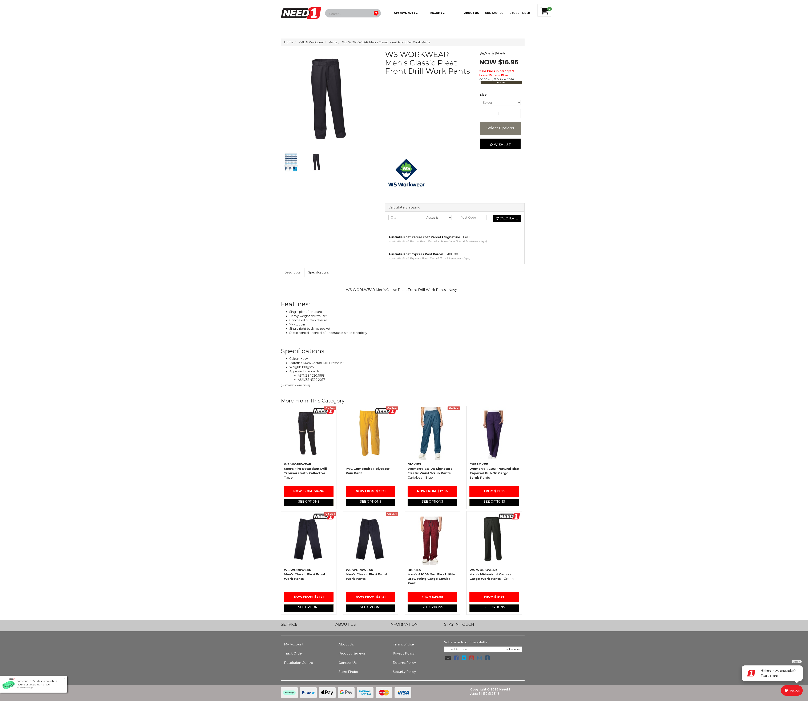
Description (292, 272)
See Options (308, 501)
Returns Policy (404, 663)
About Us (471, 13)
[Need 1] (301, 12)
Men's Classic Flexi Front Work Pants (304, 574)
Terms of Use (403, 644)
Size (483, 95)
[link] (456, 658)
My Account (293, 644)
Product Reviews (352, 653)
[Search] (376, 13)
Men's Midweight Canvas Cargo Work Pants (491, 574)
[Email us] (448, 658)
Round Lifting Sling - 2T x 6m (34, 684)
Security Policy (404, 672)
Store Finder (348, 672)
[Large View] (291, 162)
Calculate (508, 218)
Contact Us (494, 13)
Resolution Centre (298, 663)
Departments (404, 13)
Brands (436, 13)
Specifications (318, 272)
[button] (500, 143)
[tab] (293, 272)
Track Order (293, 653)
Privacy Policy (404, 653)
